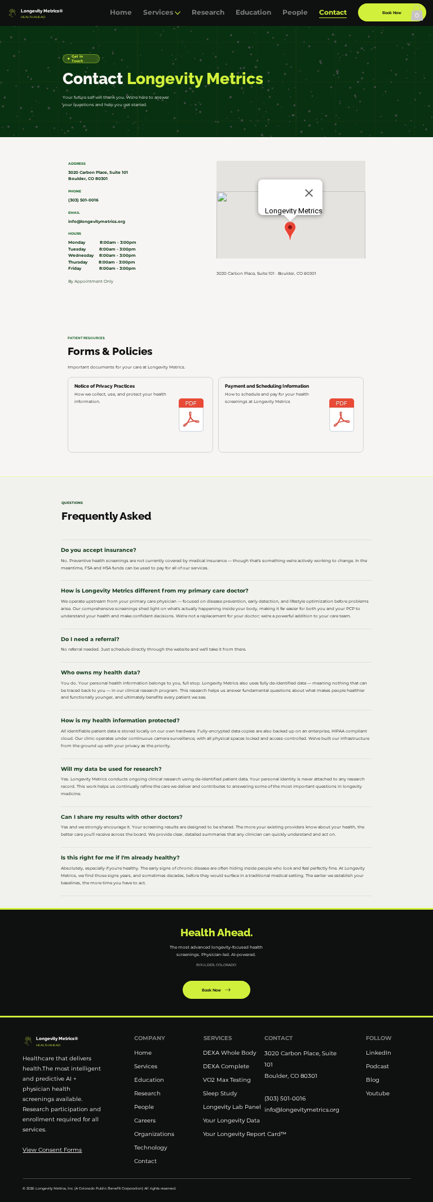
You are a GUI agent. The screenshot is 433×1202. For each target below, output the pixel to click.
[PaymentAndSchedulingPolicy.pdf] (341, 416)
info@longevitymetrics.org (96, 221)
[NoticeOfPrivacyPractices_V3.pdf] (191, 416)
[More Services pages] (177, 13)
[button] (416, 12)
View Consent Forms (52, 1149)
